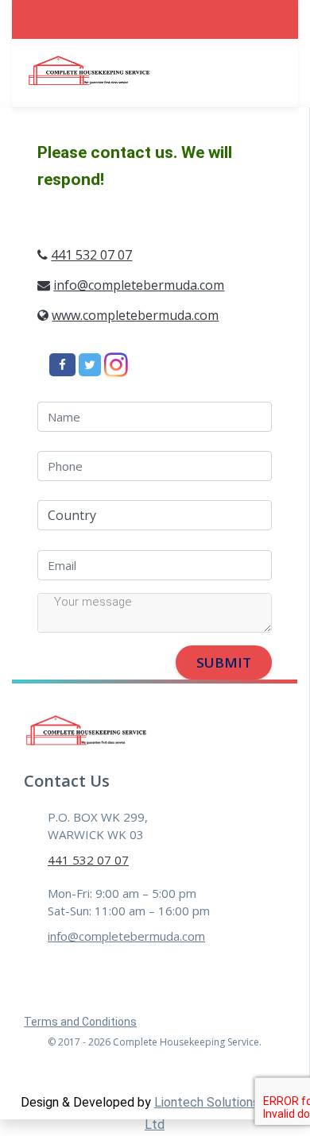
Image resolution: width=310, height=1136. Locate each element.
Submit (223, 662)
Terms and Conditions (80, 1021)
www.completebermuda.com (135, 315)
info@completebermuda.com (138, 285)
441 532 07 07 (91, 255)
